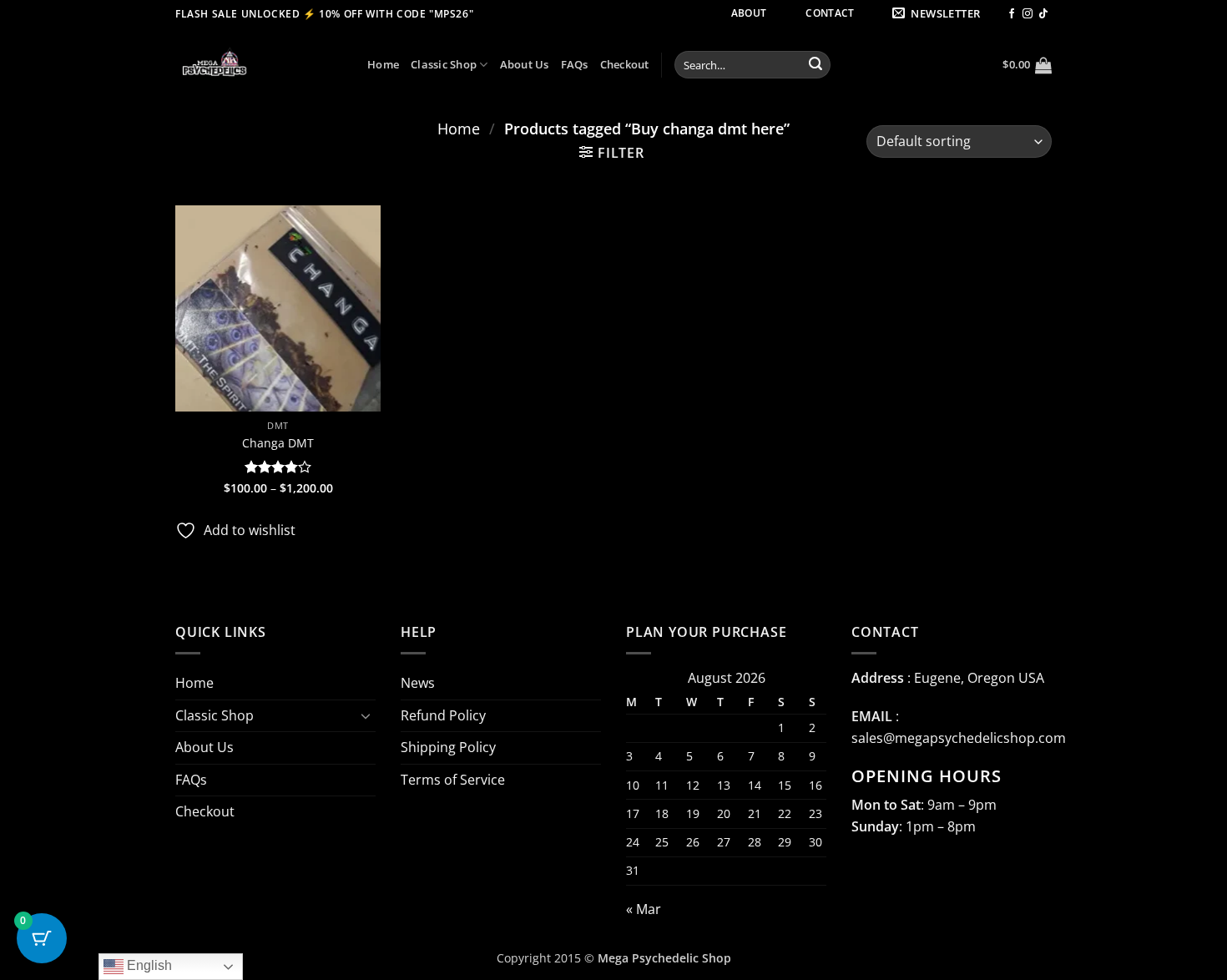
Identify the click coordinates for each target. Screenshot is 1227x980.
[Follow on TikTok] (1043, 14)
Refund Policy (443, 715)
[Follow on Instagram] (1027, 14)
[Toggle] (366, 715)
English (148, 965)
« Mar (643, 909)
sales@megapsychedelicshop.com (958, 738)
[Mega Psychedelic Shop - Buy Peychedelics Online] (258, 65)
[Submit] (815, 65)
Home (383, 64)
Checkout (624, 64)
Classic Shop (444, 64)
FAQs (574, 64)
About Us (524, 64)
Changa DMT (278, 443)
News (418, 683)
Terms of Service (453, 779)
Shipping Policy (448, 747)
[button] (939, 14)
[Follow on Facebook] (1012, 14)
